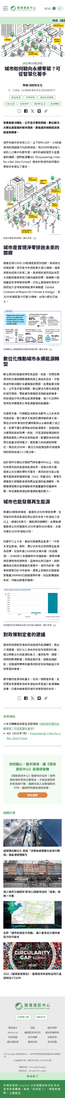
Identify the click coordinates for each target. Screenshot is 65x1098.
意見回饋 (52, 1041)
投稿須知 (52, 1037)
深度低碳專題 (47, 97)
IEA (34, 237)
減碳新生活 (35, 85)
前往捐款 (32, 795)
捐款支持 (41, 1017)
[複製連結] (46, 111)
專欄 (25, 85)
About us (13, 1032)
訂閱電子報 (23, 1017)
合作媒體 (32, 1037)
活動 (32, 1027)
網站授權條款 (52, 1032)
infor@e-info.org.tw (37, 1070)
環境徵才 (13, 1027)
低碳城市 (24, 103)
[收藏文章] (19, 111)
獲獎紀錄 (32, 1041)
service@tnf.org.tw (37, 1067)
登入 (60, 8)
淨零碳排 (30, 97)
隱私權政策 (13, 1041)
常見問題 (13, 1037)
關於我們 (52, 1027)
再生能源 (16, 97)
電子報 (47, 8)
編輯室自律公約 (32, 1032)
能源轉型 (55, 103)
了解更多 (15, 1092)
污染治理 (10, 103)
